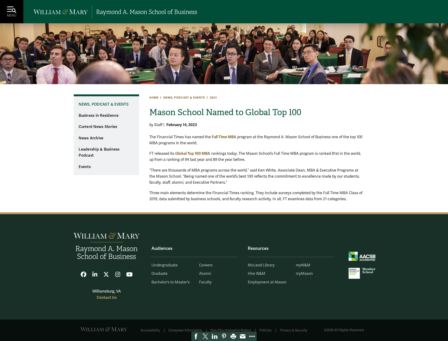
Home (153, 98)
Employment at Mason (267, 282)
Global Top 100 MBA (192, 153)
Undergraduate (164, 265)
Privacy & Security (293, 330)
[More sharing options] (252, 336)
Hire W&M (256, 273)
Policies (265, 330)
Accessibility (150, 330)
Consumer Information (185, 330)
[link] (196, 336)
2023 (213, 98)
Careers (206, 265)
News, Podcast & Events (184, 98)
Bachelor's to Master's (170, 282)
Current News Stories (98, 126)
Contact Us (107, 297)
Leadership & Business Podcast (99, 152)
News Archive (91, 138)
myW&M (303, 265)
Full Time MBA (224, 136)
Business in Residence (99, 115)
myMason (304, 273)
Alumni (205, 273)
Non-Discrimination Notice (230, 330)
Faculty (205, 282)
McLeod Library (261, 265)
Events (85, 167)
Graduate (159, 273)
